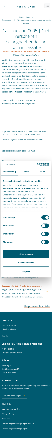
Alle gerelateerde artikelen (37, 306)
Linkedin (5, 336)
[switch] (45, 225)
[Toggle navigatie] (47, 5)
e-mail (32, 151)
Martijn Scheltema (32, 55)
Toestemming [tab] (9, 172)
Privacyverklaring (8, 414)
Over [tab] (42, 172)
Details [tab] (26, 172)
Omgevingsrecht (16, 51)
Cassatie (5, 51)
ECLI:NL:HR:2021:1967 (30, 134)
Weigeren (26, 271)
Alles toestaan (26, 254)
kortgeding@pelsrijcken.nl (13, 352)
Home (21, 17)
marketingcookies (9, 103)
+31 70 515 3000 (9, 325)
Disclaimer (6, 419)
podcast (30, 139)
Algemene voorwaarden (10, 409)
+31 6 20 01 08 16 (10, 349)
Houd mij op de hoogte (12, 395)
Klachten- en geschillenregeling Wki (15, 428)
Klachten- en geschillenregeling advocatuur (18, 424)
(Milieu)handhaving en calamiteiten (37, 51)
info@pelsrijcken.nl (10, 329)
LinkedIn (22, 151)
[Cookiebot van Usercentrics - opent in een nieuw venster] (37, 164)
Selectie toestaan (26, 262)
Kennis (28, 17)
